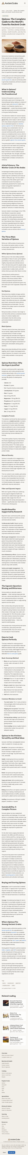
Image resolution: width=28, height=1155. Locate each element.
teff (14, 950)
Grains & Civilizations (6, 1110)
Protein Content (5, 1065)
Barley (3, 1092)
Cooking (4, 1071)
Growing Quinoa (5, 1118)
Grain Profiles (9, 10)
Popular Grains (6, 1081)
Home (3, 10)
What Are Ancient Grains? (8, 1055)
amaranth (15, 104)
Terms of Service (6, 1133)
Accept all (11, 1152)
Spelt (3, 1088)
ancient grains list (7, 80)
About (3, 1128)
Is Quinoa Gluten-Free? (7, 1100)
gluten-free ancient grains (18, 140)
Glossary (4, 1124)
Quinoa (3, 1083)
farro (14, 940)
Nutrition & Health (7, 1061)
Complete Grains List (7, 1057)
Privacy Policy (5, 1131)
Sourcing (4, 1114)
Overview (4, 1053)
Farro (3, 1086)
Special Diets (5, 1096)
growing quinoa (10, 875)
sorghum (7, 950)
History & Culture (7, 1106)
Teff (3, 1090)
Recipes (3, 1077)
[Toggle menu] (24, 3)
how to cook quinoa (12, 653)
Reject (4, 1152)
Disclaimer (4, 1130)
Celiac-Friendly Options (7, 1102)
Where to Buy (5, 1116)
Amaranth (4, 1085)
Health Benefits (5, 1063)
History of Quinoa (6, 1108)
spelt (17, 940)
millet (3, 950)
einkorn (24, 940)
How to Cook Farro (6, 1075)
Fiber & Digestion (6, 1067)
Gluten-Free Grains (6, 1098)
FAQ (3, 1126)
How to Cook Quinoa (7, 1073)
